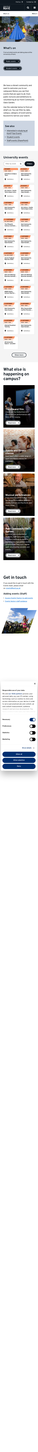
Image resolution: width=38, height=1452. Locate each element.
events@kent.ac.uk (13, 588)
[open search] (28, 7)
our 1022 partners (15, 694)
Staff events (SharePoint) (17, 140)
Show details (26, 748)
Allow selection (19, 760)
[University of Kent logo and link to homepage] (6, 7)
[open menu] (34, 7)
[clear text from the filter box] (20, 164)
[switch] (33, 726)
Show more (19, 355)
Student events (13, 137)
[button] (34, 7)
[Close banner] (35, 683)
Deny (19, 766)
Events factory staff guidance (16, 601)
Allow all (19, 754)
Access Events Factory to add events (19, 598)
